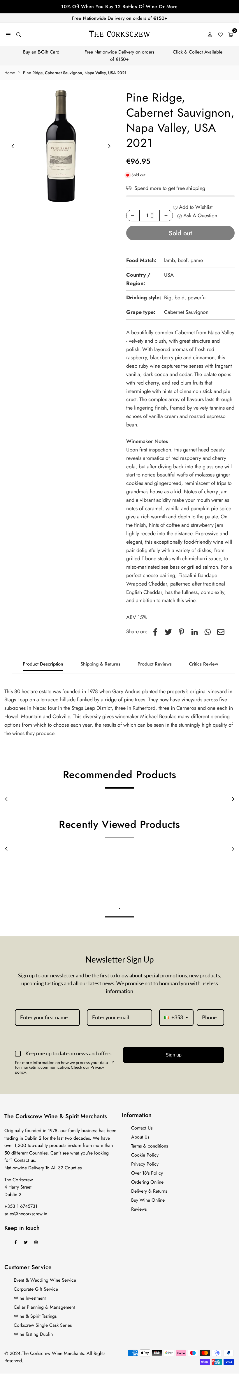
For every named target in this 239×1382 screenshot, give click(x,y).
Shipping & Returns (100, 664)
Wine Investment (30, 1298)
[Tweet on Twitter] (168, 631)
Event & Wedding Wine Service (45, 1280)
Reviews (139, 1209)
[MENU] (8, 34)
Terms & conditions (149, 1146)
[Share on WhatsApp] (207, 631)
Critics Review (203, 664)
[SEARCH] (18, 34)
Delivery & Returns (149, 1191)
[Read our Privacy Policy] (112, 1062)
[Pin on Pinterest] (181, 631)
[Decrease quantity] (132, 215)
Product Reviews (155, 664)
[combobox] (176, 1017)
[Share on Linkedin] (194, 631)
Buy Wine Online (148, 1200)
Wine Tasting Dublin (33, 1334)
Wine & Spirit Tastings (35, 1316)
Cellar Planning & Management (44, 1307)
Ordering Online (147, 1182)
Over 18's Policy (147, 1173)
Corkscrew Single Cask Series (43, 1325)
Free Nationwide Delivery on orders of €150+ (119, 18)
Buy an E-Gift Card (41, 52)
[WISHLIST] (220, 34)
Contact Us (141, 1128)
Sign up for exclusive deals (119, 6)
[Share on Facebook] (155, 631)
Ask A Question (199, 215)
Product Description (43, 664)
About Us (140, 1137)
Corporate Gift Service (36, 1289)
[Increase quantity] (166, 215)
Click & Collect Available (197, 52)
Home (9, 73)
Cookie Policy (145, 1155)
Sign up (174, 1054)
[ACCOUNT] (210, 34)
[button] (109, 146)
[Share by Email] (220, 631)
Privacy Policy (145, 1164)
